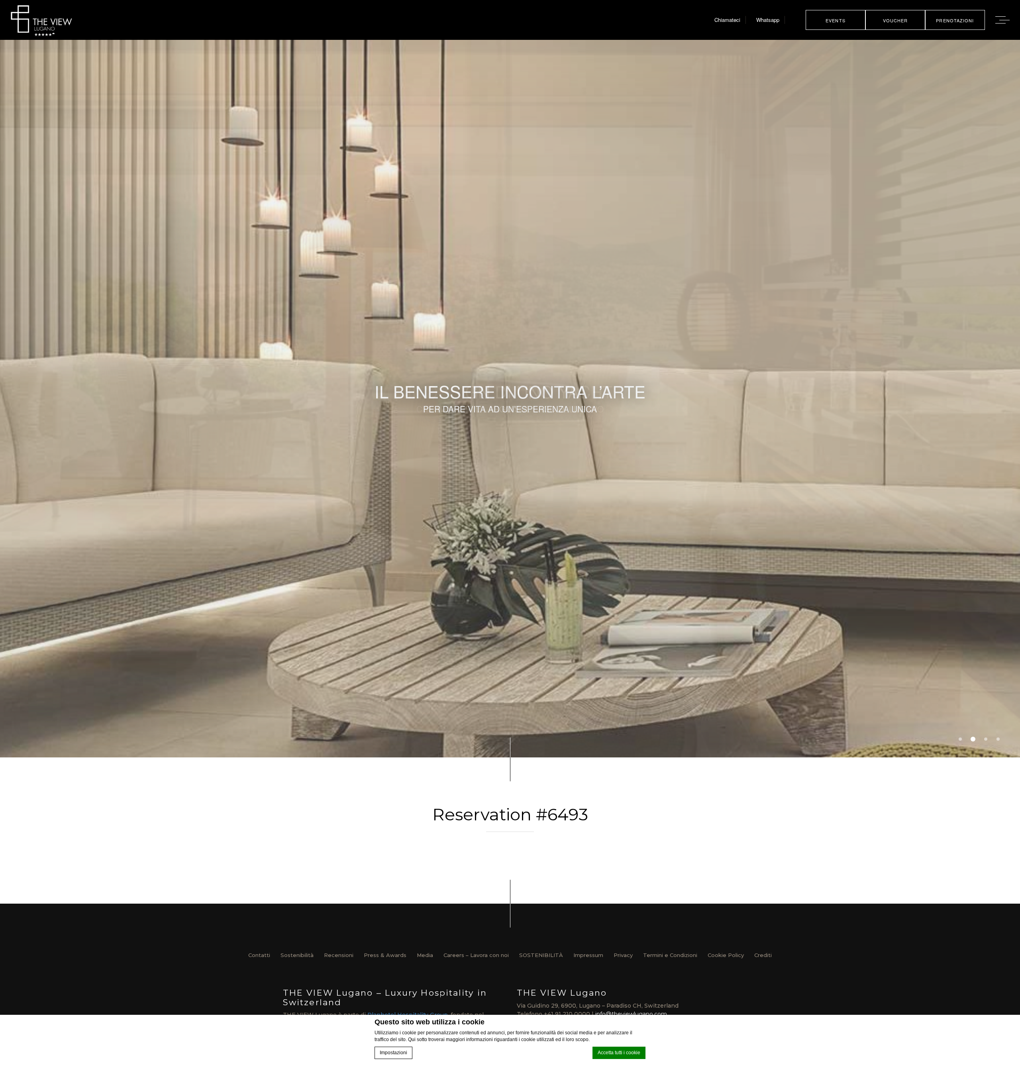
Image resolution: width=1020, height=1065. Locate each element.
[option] (510, 398)
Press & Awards (385, 955)
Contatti (259, 955)
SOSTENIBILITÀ (541, 955)
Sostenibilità (297, 955)
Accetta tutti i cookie (619, 1052)
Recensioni (338, 955)
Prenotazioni (955, 20)
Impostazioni (393, 1052)
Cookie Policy (726, 955)
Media (425, 955)
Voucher (895, 20)
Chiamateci (727, 20)
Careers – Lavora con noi (476, 955)
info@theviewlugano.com (631, 1014)
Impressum (588, 955)
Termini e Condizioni (670, 955)
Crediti (763, 955)
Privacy (623, 955)
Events (835, 20)
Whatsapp (767, 20)
